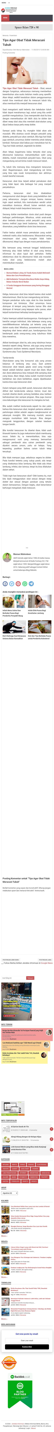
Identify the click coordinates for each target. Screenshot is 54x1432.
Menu (5, 18)
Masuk (33, 1428)
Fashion (6, 1169)
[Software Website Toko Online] (12, 1115)
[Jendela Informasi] (9, 10)
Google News (47, 963)
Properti (44, 1177)
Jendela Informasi (18, 1424)
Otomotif (23, 1177)
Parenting (34, 1177)
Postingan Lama (45, 960)
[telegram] (31, 583)
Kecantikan (34, 1173)
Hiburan (35, 1169)
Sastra (5, 1181)
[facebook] (5, 583)
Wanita (25, 1181)
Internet (23, 1173)
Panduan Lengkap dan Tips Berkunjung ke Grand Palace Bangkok (31, 1267)
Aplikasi (6, 1164)
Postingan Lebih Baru (11, 960)
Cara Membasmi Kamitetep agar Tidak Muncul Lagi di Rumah (22, 1043)
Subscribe (27, 1347)
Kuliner (5, 1177)
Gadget (14, 1169)
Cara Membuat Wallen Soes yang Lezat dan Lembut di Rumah (30, 1206)
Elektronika (41, 1164)
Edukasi (31, 1164)
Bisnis (22, 1164)
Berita (14, 1164)
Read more (13, 1039)
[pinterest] (18, 583)
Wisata (34, 1181)
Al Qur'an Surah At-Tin (20, 1127)
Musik (14, 1177)
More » (4, 1236)
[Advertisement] (20, 1082)
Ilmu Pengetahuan (9, 1173)
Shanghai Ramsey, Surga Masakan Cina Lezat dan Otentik (29, 1226)
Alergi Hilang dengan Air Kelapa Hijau (26, 1137)
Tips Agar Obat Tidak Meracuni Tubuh (20, 88)
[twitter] (11, 583)
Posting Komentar (9, 53)
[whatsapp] (24, 583)
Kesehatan (46, 1173)
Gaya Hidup (25, 1169)
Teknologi (15, 1181)
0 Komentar (23, 1210)
